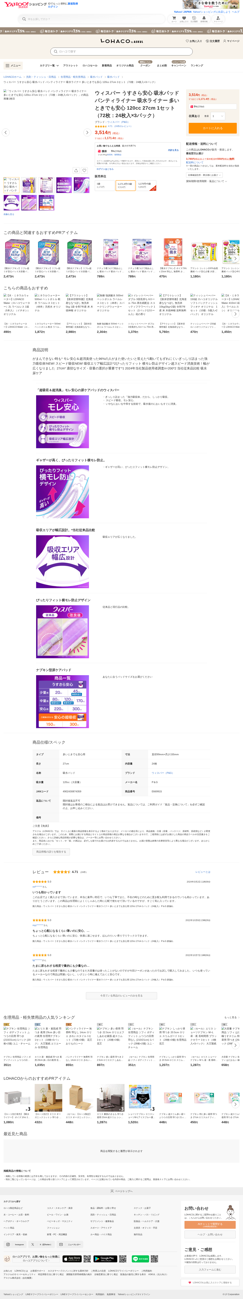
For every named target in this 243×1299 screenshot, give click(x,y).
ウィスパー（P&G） (163, 772)
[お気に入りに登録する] (84, 170)
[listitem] (25, 1208)
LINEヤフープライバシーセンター (77, 1294)
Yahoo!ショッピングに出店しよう (212, 11)
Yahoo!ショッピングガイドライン (134, 1294)
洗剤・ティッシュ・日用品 (41, 76)
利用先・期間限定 (114, 155)
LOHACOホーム (13, 76)
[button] (218, 116)
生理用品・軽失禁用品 (73, 76)
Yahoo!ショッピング (13, 1294)
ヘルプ (235, 11)
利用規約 (100, 1294)
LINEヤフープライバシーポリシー (42, 1294)
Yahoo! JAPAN (182, 11)
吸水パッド (96, 76)
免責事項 (111, 1294)
